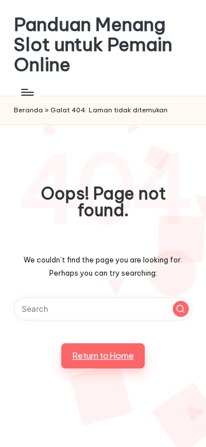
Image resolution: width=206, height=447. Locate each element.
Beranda (28, 110)
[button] (181, 309)
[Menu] (27, 92)
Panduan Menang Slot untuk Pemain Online (93, 44)
